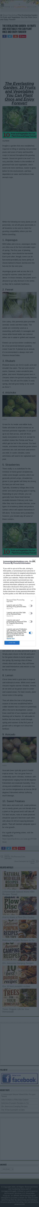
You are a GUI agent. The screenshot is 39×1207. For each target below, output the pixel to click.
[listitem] (19, 600)
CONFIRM (12, 642)
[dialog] (19, 603)
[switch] (30, 606)
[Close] (35, 562)
